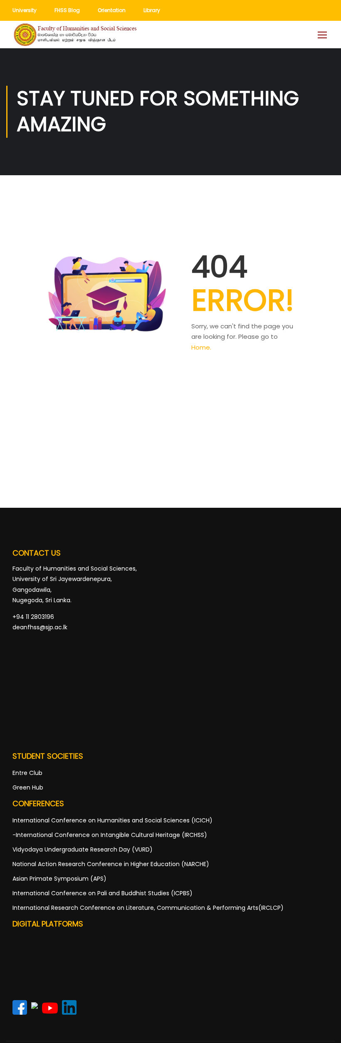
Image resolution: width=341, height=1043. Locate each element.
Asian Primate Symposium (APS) (59, 878)
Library (151, 10)
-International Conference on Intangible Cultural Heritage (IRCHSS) (109, 835)
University (24, 10)
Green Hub (27, 787)
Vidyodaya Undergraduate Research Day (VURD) (82, 849)
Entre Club (27, 773)
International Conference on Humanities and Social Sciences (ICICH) (112, 820)
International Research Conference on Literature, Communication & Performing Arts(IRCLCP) (148, 908)
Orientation (112, 10)
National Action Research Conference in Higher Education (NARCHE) (110, 864)
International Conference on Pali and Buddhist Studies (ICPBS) (102, 893)
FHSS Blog (67, 10)
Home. (201, 347)
